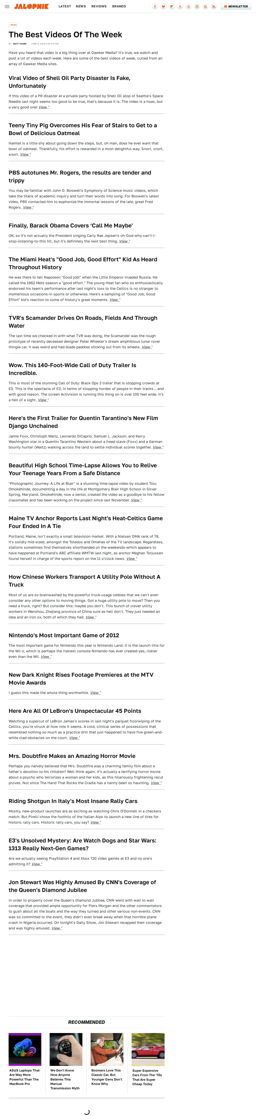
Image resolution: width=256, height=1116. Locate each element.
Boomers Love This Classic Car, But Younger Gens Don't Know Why (106, 1077)
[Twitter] (180, 6)
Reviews (99, 6)
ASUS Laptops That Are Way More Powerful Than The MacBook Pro (24, 1077)
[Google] (205, 6)
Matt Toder (20, 43)
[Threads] (189, 6)
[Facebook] (155, 6)
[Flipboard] (172, 6)
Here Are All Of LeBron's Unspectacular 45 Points (75, 710)
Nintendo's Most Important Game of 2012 (64, 635)
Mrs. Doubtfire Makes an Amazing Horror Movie (72, 755)
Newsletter (238, 6)
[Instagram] (197, 6)
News (81, 6)
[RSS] (214, 6)
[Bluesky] (163, 6)
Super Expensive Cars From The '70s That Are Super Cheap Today (147, 1077)
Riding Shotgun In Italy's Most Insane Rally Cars (73, 801)
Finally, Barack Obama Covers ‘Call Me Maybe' (71, 225)
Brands (119, 6)
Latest (65, 6)
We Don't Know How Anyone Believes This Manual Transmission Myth (65, 1079)
